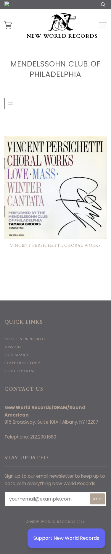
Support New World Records (66, 538)
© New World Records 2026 (55, 522)
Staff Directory (22, 363)
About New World (24, 339)
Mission (12, 347)
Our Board (16, 355)
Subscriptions (20, 371)
